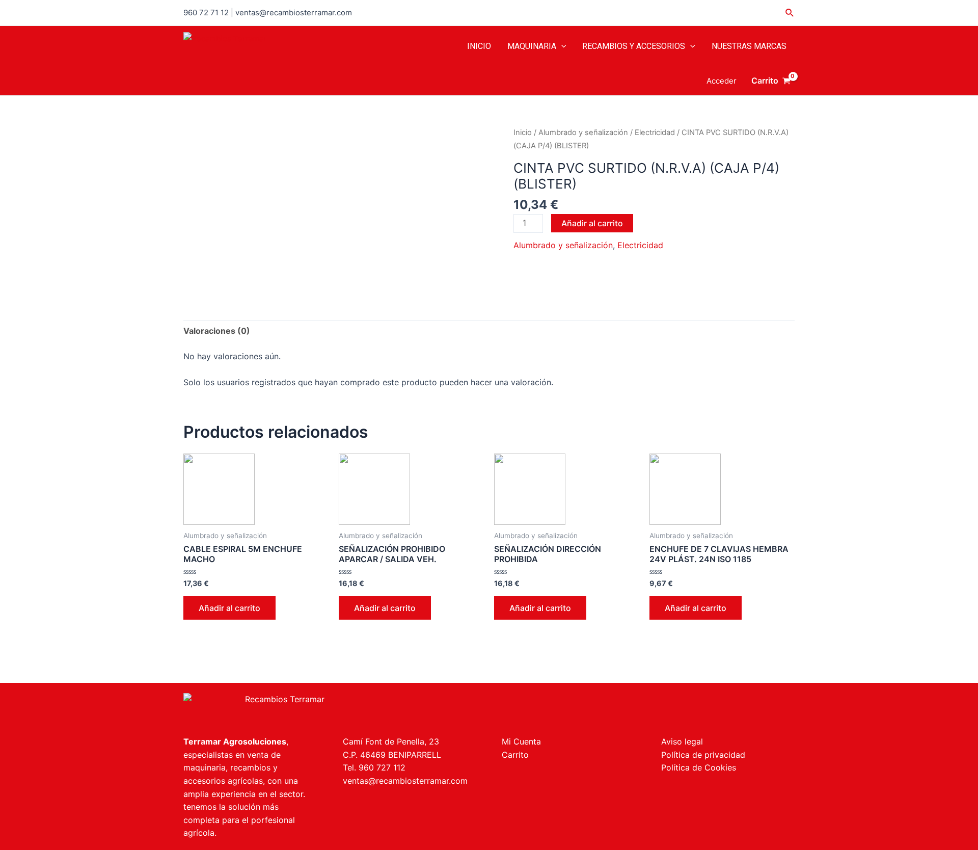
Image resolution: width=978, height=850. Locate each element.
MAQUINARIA (531, 46)
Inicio (522, 132)
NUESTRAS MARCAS (749, 46)
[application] (561, 46)
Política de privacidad (703, 755)
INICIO (479, 46)
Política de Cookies (698, 767)
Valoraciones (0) (216, 331)
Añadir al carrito (592, 223)
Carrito (515, 755)
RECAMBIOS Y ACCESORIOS (633, 46)
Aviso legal (682, 741)
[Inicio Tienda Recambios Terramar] (329, 709)
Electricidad (655, 132)
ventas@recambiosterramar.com (405, 781)
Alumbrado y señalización (583, 132)
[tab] (216, 331)
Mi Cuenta (521, 741)
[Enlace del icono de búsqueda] (790, 13)
